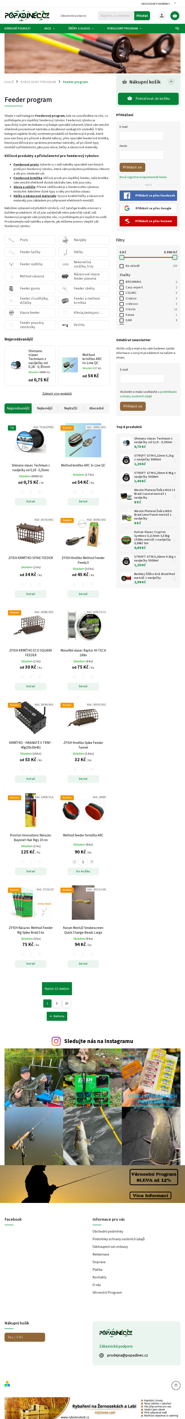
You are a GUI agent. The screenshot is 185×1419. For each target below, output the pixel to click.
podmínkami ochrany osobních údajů (148, 394)
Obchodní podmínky (155, 4)
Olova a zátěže (24, 187)
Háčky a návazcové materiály (35, 196)
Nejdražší (70, 408)
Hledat (142, 16)
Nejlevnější (44, 408)
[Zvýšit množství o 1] (92, 862)
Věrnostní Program (107, 1292)
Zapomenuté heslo (154, 177)
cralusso (151, 304)
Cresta (151, 309)
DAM (151, 320)
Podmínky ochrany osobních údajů (118, 1239)
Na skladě (151, 266)
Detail (30, 501)
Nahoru (59, 1016)
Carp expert (151, 287)
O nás (96, 1284)
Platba (97, 1269)
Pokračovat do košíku (153, 98)
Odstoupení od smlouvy (110, 1246)
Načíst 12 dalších (57, 988)
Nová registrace (130, 177)
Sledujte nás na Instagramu (98, 1041)
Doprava (98, 1262)
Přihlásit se (132, 167)
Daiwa (151, 315)
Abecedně (96, 408)
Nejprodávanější (18, 408)
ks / (15, 1337)
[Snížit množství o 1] (74, 862)
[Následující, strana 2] (57, 1003)
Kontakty (99, 1277)
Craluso (151, 298)
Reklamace (100, 1254)
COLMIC (151, 293)
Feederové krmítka (28, 178)
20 (66, 1003)
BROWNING (151, 282)
